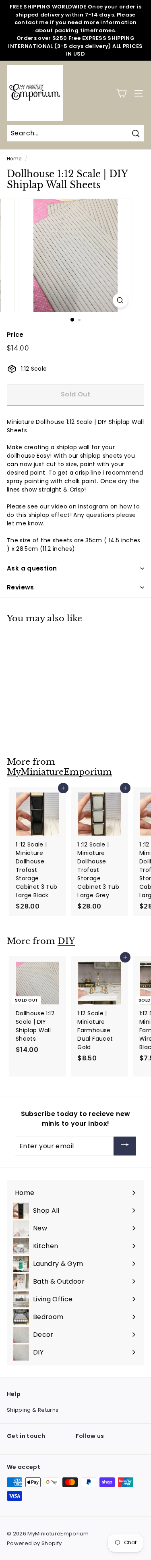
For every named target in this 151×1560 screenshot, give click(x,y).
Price (15, 334)
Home (14, 159)
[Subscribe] (125, 1146)
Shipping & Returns (32, 1410)
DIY (66, 941)
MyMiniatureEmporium (59, 772)
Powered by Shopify (34, 1543)
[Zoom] (120, 300)
